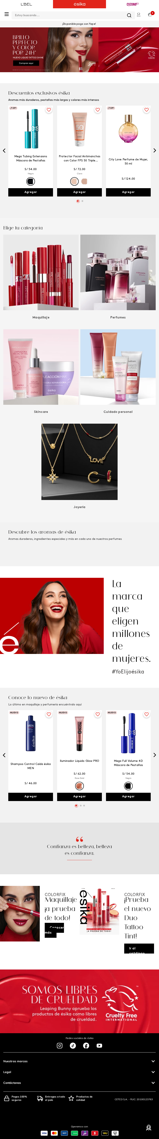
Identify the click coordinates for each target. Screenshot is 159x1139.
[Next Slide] (155, 151)
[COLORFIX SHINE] (79, 50)
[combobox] (73, 14)
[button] (30, 181)
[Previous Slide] (4, 151)
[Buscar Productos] (129, 15)
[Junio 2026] (99, 920)
